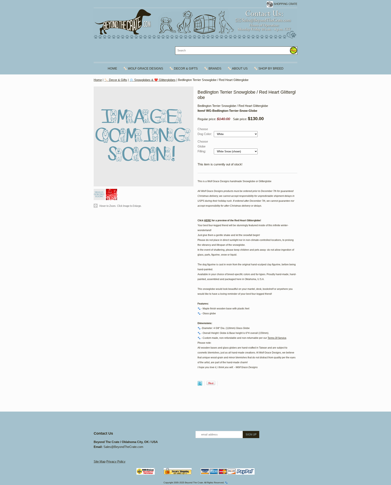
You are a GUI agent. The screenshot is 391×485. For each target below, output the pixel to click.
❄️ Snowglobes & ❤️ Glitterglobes (153, 80)
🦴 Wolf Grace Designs (143, 68)
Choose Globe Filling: (203, 146)
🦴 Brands (212, 68)
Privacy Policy (115, 461)
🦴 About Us (237, 68)
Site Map (99, 461)
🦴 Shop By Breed (268, 68)
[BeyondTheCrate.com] (195, 23)
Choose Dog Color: (205, 131)
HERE (207, 220)
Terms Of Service (277, 338)
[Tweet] (200, 384)
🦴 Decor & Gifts (183, 68)
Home (112, 68)
